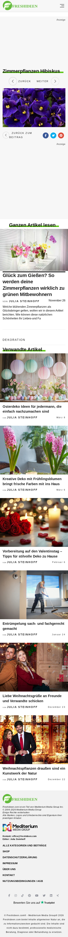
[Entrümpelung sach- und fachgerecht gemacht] (34, 594)
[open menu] (62, 6)
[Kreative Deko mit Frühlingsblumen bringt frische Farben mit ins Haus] (34, 450)
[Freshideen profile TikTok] (23, 895)
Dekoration (14, 339)
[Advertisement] (34, 43)
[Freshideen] (20, 5)
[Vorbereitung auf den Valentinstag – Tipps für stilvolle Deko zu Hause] (34, 522)
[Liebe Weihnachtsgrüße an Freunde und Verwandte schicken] (34, 667)
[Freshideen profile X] (44, 895)
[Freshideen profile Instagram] (16, 895)
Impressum (10, 863)
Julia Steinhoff (24, 301)
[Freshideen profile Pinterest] (30, 895)
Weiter (44, 81)
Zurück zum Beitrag (20, 135)
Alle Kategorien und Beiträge (24, 845)
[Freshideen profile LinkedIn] (51, 895)
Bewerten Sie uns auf (27, 902)
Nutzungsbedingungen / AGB (23, 881)
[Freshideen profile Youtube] (37, 895)
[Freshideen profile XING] (58, 895)
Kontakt (9, 875)
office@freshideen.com (24, 836)
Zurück (24, 81)
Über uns (9, 869)
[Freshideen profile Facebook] (9, 895)
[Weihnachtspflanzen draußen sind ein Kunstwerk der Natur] (34, 739)
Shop (6, 851)
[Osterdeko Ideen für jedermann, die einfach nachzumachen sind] (34, 377)
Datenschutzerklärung (20, 857)
